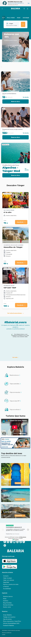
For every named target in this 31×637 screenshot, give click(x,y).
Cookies (3, 634)
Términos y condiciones (6, 632)
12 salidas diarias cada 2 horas (10, 165)
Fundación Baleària (8, 625)
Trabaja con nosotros (9, 617)
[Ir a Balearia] (15, 8)
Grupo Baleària (7, 615)
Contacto (6, 576)
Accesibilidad (7, 588)
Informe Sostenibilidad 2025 (11, 623)
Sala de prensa (7, 619)
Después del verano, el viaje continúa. (12, 129)
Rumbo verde (7, 607)
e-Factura (6, 586)
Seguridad (6, 582)
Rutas (4, 598)
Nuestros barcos (8, 596)
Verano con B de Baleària (9, 93)
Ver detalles (26, 97)
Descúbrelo (18, 483)
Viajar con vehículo (8, 580)
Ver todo (14, 357)
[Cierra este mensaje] (1, 3)
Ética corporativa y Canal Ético (12, 621)
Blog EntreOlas (7, 603)
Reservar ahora (15, 101)
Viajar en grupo (7, 578)
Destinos (5, 600)
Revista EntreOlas (8, 605)
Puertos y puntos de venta (10, 584)
